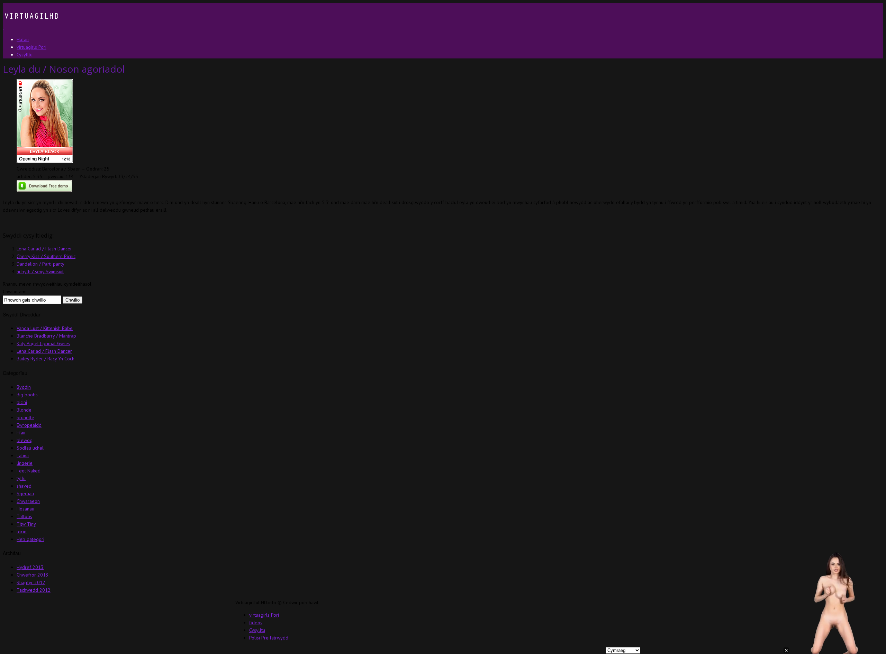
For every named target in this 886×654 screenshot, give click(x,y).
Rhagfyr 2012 (31, 582)
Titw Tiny (26, 524)
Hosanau (25, 509)
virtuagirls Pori (264, 615)
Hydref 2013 (30, 567)
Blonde (24, 410)
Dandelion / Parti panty (40, 264)
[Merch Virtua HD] (31, 27)
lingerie (25, 463)
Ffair (21, 433)
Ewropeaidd (29, 425)
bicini (22, 402)
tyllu (21, 478)
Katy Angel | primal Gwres (43, 343)
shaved (24, 486)
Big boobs (27, 395)
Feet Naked (28, 471)
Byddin (24, 387)
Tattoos (24, 516)
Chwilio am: (14, 291)
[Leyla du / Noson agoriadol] (45, 161)
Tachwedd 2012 (34, 590)
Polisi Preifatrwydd (268, 638)
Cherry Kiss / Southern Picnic (46, 256)
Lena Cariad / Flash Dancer (44, 249)
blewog (25, 440)
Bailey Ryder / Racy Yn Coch (45, 359)
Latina (23, 455)
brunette (25, 417)
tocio (22, 531)
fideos (255, 622)
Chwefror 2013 (32, 575)
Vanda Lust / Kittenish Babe (45, 328)
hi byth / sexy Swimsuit (40, 271)
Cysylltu (257, 630)
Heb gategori (30, 539)
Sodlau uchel (30, 448)
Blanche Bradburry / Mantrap (46, 336)
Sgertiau (25, 493)
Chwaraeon (28, 501)
